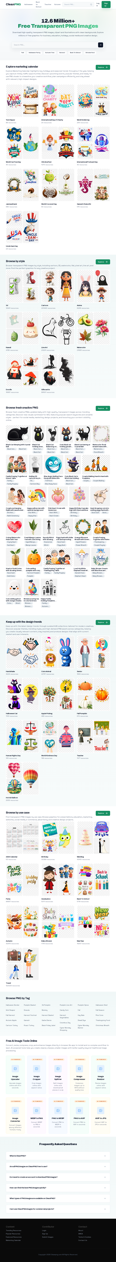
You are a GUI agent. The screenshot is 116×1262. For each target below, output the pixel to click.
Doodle (9, 389)
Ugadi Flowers (81, 542)
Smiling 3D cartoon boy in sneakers (34, 478)
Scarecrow (48, 542)
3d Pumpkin (46, 1005)
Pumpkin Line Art (66, 1005)
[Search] (91, 4)
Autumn (57, 4)
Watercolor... (98, 449)
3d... (31, 481)
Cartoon (44, 305)
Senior (79, 671)
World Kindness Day (49, 755)
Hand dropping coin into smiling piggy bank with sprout (99, 510)
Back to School (38, 4)
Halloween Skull (101, 1005)
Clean (13, 4)
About (80, 1230)
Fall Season (100, 1010)
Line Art (44, 347)
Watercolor (81, 347)
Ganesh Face (79, 573)
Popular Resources (13, 1234)
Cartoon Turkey (12, 1025)
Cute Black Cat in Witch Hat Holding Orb (72, 478)
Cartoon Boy (34, 484)
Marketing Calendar (13, 1240)
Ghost (18, 603)
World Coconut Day (49, 204)
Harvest (62, 53)
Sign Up (45, 1234)
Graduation (45, 899)
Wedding (80, 857)
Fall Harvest (10, 1015)
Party (8, 899)
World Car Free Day (13, 162)
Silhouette (45, 389)
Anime (79, 305)
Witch (46, 545)
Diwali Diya (82, 1020)
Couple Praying (99, 545)
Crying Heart (11, 542)
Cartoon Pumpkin (33, 573)
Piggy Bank (61, 545)
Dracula (26, 1010)
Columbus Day (65, 1023)
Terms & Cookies (84, 1237)
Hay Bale (81, 1015)
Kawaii (8, 347)
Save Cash (95, 513)
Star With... (32, 513)
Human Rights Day (13, 755)
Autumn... (45, 606)
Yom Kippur (10, 120)
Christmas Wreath (102, 1025)
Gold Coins (11, 576)
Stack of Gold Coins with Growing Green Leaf (14, 570)
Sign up (106, 4)
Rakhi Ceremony (13, 516)
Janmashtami (11, 204)
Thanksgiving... (99, 542)
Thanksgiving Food (103, 1020)
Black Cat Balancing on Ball (51, 446)
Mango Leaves (31, 545)
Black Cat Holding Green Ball (38, 446)
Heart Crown (54, 516)
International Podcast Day (87, 162)
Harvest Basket (48, 1015)
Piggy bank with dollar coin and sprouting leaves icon (64, 539)
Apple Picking (46, 713)
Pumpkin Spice (83, 1005)
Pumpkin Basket (30, 1005)
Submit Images (47, 1237)
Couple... (87, 481)
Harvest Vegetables (64, 1016)
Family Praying (12, 484)
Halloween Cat (11, 713)
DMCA (80, 1234)
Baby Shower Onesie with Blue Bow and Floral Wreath (99, 570)
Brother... (10, 513)
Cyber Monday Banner (83, 1026)
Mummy (44, 1010)
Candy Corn (64, 1010)
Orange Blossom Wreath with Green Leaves (82, 539)
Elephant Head (80, 576)
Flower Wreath (81, 545)
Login (44, 1230)
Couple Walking (98, 481)
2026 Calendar (11, 857)
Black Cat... (11, 449)
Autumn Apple (11, 1020)
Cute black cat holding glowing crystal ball (66, 446)
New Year (80, 941)
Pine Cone (99, 1015)
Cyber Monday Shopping (65, 1029)
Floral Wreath (99, 452)
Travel (8, 983)
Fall (22, 53)
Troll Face (48, 481)
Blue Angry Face (51, 484)
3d (7, 305)
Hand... (105, 513)
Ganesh (27, 1020)
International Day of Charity (52, 120)
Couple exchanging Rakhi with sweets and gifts (14, 510)
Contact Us (82, 1240)
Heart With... (54, 513)
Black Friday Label (48, 1025)
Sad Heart (10, 545)
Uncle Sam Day (12, 246)
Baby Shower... (98, 573)
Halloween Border (12, 1005)
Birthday (44, 857)
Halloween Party (34, 53)
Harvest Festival (30, 1015)
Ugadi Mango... (31, 542)
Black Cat (22, 449)
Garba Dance (46, 1020)
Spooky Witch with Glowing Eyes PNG (48, 539)
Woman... (28, 603)
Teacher (48, 4)
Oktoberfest (90, 53)
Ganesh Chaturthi (84, 204)
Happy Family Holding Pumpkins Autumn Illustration (48, 601)
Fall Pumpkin (82, 713)
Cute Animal (46, 671)
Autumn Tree (49, 53)
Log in (97, 4)
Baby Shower (46, 941)
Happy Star (32, 516)
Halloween (28, 4)
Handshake (10, 671)
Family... (10, 481)
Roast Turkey (29, 1025)
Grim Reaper (10, 1010)
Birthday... (74, 513)
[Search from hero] (100, 44)
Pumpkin (30, 576)
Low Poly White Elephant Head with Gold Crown (81, 570)
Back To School (75, 53)
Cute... (9, 603)
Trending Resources (13, 1230)
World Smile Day (83, 120)
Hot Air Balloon (12, 798)
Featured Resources (14, 1237)
